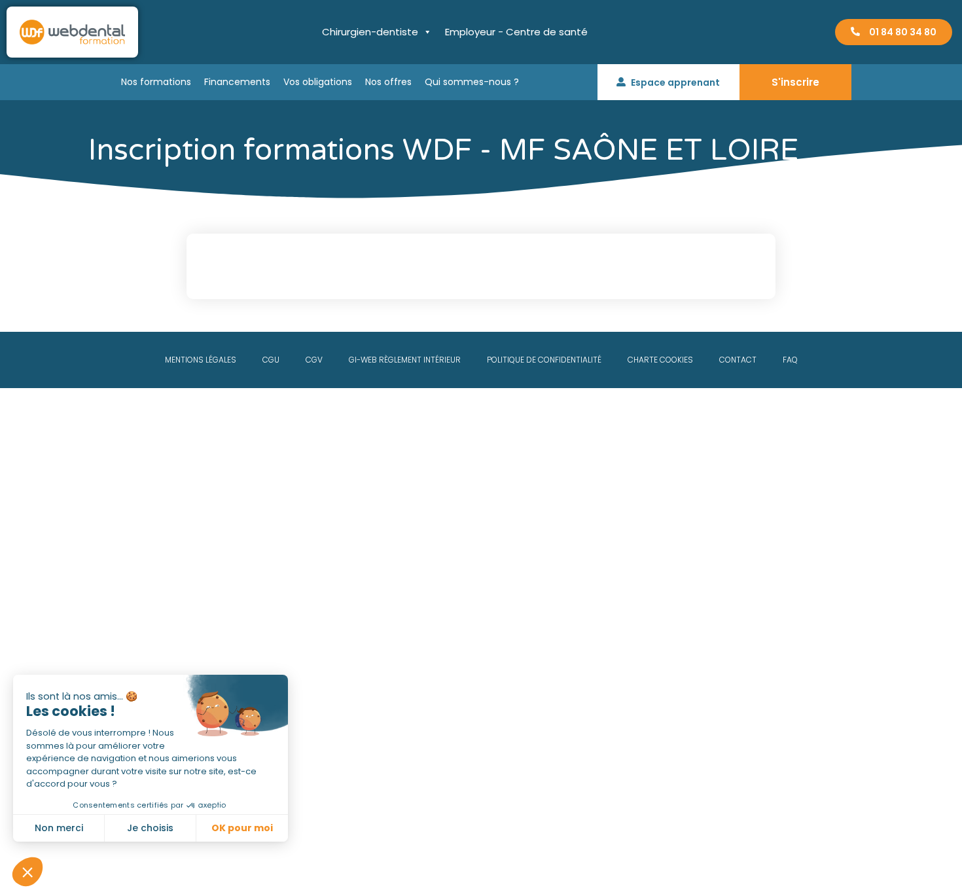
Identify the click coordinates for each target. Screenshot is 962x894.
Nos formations (156, 81)
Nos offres (388, 81)
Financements (237, 81)
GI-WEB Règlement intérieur (405, 359)
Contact (738, 359)
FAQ (790, 359)
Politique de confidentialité (544, 359)
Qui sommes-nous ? (472, 81)
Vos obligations (317, 81)
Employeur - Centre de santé (516, 32)
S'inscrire (795, 82)
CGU (270, 359)
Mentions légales (200, 359)
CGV (314, 359)
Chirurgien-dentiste (370, 32)
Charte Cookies (660, 359)
